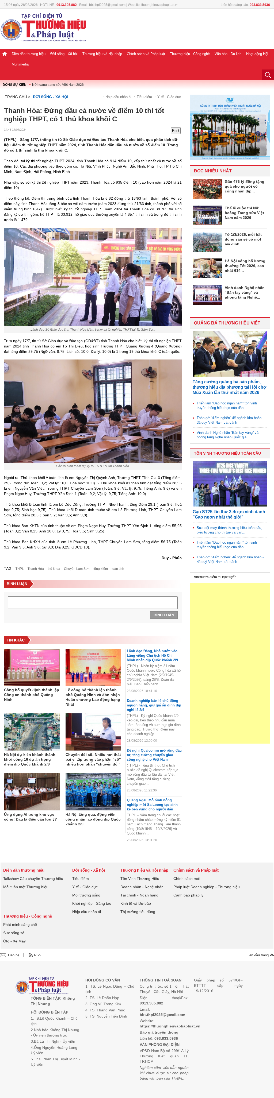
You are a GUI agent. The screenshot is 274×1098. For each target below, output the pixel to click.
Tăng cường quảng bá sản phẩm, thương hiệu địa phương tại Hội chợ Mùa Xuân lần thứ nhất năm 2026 (229, 387)
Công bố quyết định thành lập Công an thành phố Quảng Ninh (31, 695)
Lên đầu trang (259, 955)
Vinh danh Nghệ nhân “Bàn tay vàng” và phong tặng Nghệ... (245, 292)
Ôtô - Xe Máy (14, 941)
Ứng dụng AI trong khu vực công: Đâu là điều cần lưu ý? (30, 816)
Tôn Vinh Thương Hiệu (139, 878)
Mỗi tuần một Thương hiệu (25, 887)
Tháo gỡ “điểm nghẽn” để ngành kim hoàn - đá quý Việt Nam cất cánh (230, 420)
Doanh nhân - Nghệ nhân (141, 887)
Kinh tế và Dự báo (135, 903)
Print (175, 131)
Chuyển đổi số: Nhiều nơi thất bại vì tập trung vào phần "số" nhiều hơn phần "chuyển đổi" (93, 759)
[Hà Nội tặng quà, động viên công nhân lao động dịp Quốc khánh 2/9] (93, 792)
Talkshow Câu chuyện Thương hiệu (33, 878)
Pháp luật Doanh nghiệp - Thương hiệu (206, 887)
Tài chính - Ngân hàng (139, 895)
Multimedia (20, 64)
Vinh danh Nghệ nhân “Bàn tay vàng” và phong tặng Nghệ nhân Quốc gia (227, 435)
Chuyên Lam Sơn (77, 569)
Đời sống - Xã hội (64, 54)
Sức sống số (13, 933)
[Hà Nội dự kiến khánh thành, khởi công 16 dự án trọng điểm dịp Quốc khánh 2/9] (32, 732)
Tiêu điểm (144, 97)
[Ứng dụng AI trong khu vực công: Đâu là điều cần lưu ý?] (32, 792)
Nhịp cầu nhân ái (118, 97)
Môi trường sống (86, 895)
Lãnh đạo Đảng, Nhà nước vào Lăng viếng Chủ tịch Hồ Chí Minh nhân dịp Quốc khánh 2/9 (152, 655)
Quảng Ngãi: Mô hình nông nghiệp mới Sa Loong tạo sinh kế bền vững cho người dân (152, 804)
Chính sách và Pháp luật (146, 54)
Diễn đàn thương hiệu (28, 54)
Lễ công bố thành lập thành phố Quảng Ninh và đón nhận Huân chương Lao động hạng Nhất (93, 697)
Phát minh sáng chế (20, 924)
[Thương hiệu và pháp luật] (42, 986)
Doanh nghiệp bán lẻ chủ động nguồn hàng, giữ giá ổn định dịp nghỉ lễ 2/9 (154, 705)
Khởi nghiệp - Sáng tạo (91, 903)
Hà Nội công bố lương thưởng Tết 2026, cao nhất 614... (245, 266)
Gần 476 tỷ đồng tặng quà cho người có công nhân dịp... (244, 186)
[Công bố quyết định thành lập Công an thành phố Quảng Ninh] (32, 667)
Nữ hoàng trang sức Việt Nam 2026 (58, 85)
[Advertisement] (230, 663)
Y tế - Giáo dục (169, 97)
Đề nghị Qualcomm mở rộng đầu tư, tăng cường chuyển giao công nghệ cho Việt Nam (154, 754)
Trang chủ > (17, 97)
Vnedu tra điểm (205, 577)
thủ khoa (54, 569)
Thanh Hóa (36, 569)
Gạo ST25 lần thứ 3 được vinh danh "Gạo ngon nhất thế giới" (229, 514)
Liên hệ (13, 955)
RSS (37, 955)
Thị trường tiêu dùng (137, 912)
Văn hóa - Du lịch (228, 54)
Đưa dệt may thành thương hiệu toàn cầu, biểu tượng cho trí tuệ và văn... (229, 530)
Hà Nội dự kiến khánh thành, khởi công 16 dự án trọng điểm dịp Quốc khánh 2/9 (30, 759)
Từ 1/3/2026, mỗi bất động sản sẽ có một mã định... (243, 239)
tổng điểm (100, 569)
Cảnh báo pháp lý (188, 895)
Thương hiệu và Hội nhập (102, 54)
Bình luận (164, 615)
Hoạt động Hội (257, 54)
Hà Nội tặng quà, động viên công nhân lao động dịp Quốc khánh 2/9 (93, 819)
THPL (20, 569)
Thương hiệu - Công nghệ (190, 54)
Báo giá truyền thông (159, 1032)
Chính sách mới (186, 878)
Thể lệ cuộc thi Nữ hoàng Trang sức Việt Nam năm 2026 (244, 213)
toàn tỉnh (118, 569)
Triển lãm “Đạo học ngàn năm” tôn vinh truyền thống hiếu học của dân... (227, 405)
